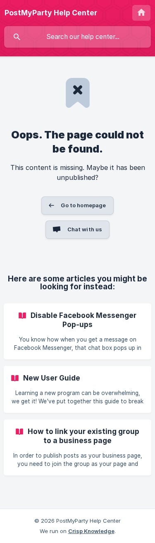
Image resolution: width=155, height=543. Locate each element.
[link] (77, 331)
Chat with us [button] (85, 229)
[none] (51, 13)
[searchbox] (77, 37)
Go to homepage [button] (83, 205)
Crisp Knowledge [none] (91, 531)
